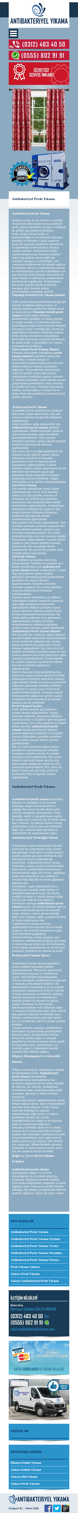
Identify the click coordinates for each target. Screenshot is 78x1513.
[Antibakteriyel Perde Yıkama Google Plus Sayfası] (65, 1511)
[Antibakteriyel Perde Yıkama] (39, 26)
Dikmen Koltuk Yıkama (26, 1462)
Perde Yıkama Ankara (25, 1266)
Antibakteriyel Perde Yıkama (29, 1232)
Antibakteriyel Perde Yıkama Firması (35, 1259)
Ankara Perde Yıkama (25, 1273)
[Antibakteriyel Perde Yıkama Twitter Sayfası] (57, 1511)
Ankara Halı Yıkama (24, 1476)
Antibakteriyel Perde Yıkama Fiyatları (35, 1239)
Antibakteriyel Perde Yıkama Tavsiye (35, 1246)
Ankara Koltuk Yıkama (26, 1469)
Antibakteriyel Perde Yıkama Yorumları (36, 1253)
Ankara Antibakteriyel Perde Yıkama (35, 1280)
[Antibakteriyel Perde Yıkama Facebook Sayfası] (48, 1511)
